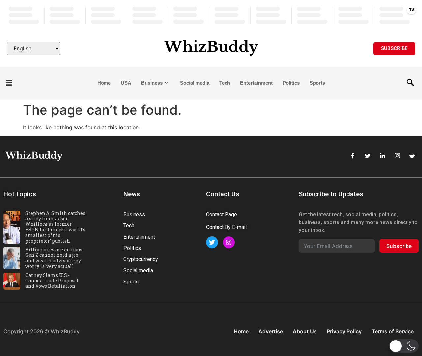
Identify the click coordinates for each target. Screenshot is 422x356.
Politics (291, 83)
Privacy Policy (344, 331)
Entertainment (256, 83)
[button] (9, 83)
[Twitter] (368, 156)
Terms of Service (393, 331)
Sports (317, 83)
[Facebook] (353, 156)
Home (104, 83)
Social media (194, 83)
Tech (224, 83)
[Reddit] (412, 156)
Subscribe (399, 246)
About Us (305, 331)
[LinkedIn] (382, 156)
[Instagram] (397, 156)
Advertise (270, 331)
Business (152, 83)
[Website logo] (211, 48)
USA (126, 83)
